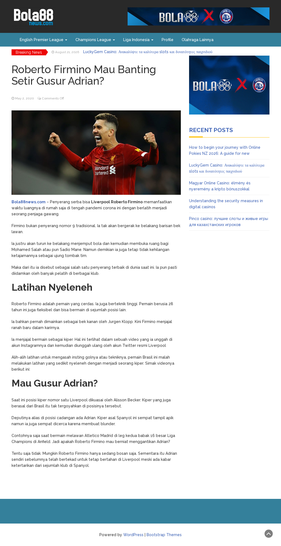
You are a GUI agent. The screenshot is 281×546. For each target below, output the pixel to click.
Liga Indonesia (137, 40)
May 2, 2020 (24, 98)
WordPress (133, 535)
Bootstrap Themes (164, 535)
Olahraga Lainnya (197, 40)
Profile (167, 40)
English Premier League (42, 40)
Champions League (93, 40)
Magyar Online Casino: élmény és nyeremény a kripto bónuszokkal (144, 52)
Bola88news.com (29, 202)
